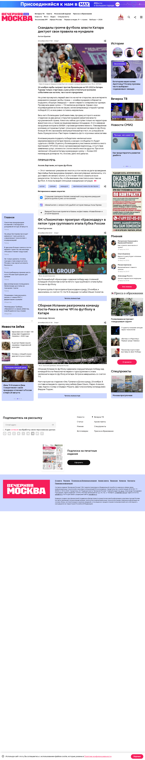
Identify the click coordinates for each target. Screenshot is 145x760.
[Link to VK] (9, 433)
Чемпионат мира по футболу (85, 186)
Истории (117, 43)
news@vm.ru (93, 494)
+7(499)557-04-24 (121, 493)
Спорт (56, 41)
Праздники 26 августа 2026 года (18, 373)
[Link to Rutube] (37, 433)
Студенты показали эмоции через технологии (132, 329)
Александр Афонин (46, 318)
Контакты (131, 481)
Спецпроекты (63, 17)
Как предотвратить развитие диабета (127, 140)
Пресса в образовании (82, 14)
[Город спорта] (121, 17)
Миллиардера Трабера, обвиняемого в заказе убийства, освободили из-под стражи (16, 309)
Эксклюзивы (119, 64)
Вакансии (114, 481)
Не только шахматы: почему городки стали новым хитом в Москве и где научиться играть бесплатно (16, 262)
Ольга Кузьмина (124, 254)
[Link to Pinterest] (42, 433)
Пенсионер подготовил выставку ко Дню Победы (131, 351)
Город (6, 229)
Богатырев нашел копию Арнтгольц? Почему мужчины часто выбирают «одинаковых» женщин (127, 69)
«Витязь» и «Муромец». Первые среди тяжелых (130, 340)
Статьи (80, 422)
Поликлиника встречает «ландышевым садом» (122, 320)
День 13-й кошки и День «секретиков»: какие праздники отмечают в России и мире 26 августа (17, 389)
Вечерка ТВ (39, 14)
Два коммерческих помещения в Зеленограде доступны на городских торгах (16, 286)
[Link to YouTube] (23, 433)
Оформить (78, 462)
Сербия (52, 186)
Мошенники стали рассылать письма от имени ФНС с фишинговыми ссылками (15, 297)
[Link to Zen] (18, 433)
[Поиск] (129, 17)
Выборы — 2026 (95, 20)
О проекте (127, 362)
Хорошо (137, 756)
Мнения (116, 236)
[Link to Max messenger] (4, 433)
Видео (53, 17)
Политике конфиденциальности (97, 756)
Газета (49, 14)
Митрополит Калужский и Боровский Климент (128, 242)
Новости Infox (13, 326)
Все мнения (127, 287)
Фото (46, 17)
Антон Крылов (44, 36)
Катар (42, 186)
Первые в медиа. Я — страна (75, 20)
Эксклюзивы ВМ (41, 20)
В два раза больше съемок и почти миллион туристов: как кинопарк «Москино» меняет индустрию (17, 249)
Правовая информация (64, 483)
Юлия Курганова (45, 228)
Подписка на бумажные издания (84, 481)
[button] (5, 373)
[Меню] (141, 17)
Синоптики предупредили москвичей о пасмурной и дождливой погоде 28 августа (16, 224)
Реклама (66, 481)
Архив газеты (100, 422)
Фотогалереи (82, 431)
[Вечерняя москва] (26, 489)
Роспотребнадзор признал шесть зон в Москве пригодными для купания (17, 274)
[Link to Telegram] (28, 433)
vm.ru (122, 491)
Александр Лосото (125, 276)
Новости (38, 17)
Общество (8, 302)
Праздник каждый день (15, 367)
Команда (122, 481)
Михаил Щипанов (124, 265)
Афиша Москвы (56, 20)
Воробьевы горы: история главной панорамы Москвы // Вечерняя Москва (117, 52)
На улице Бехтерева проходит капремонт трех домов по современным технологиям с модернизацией (16, 237)
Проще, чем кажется (123, 135)
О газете (58, 481)
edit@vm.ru (59, 494)
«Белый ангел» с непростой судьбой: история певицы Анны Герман (129, 52)
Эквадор (64, 186)
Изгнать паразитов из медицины (129, 278)
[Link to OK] (14, 433)
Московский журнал (62, 14)
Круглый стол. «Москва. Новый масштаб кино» (127, 112)
